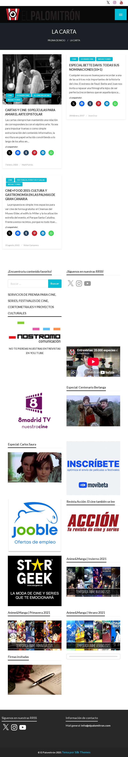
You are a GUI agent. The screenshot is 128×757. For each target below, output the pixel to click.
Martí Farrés (27, 164)
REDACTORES (14, 100)
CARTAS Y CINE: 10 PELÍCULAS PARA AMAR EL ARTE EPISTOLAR (30, 112)
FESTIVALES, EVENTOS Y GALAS (31, 180)
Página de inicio (56, 40)
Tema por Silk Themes (76, 752)
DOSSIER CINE (23, 95)
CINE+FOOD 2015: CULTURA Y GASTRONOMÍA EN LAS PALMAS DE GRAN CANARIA (30, 195)
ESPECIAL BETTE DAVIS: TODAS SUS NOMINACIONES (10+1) (94, 67)
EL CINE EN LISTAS (42, 95)
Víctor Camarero (31, 245)
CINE (10, 95)
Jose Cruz (92, 115)
